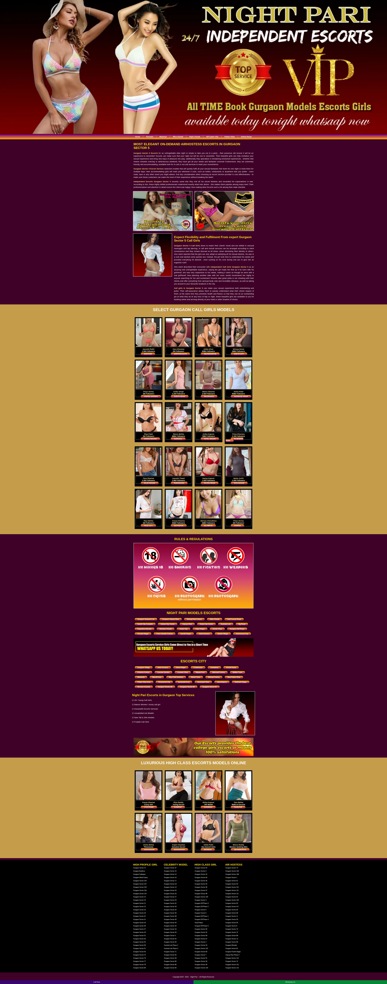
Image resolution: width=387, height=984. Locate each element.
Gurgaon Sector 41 (139, 919)
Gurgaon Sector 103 (201, 968)
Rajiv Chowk (194, 137)
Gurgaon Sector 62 (231, 897)
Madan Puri (200, 672)
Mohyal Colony (214, 677)
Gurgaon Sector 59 (231, 903)
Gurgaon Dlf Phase (237, 629)
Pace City (148, 526)
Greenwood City (242, 634)
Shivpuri (148, 354)
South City (239, 354)
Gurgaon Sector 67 (201, 939)
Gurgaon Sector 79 (231, 868)
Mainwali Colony (218, 672)
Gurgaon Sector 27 (170, 897)
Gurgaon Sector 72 (139, 868)
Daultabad (214, 667)
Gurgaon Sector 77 (139, 961)
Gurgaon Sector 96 (201, 887)
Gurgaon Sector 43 (139, 922)
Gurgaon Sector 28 (201, 964)
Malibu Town (237, 672)
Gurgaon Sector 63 (139, 951)
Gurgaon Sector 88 (231, 935)
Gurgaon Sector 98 (201, 893)
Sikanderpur (240, 849)
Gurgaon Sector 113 (232, 958)
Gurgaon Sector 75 (139, 955)
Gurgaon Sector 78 (139, 964)
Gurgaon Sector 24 (201, 874)
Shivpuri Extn (180, 354)
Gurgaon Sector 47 (139, 929)
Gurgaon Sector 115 (232, 968)
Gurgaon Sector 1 (231, 877)
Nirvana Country (143, 687)
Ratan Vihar (209, 483)
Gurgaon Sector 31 (139, 916)
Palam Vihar (229, 137)
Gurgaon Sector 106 (232, 871)
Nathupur (178, 526)
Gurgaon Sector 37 (170, 868)
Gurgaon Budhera (139, 871)
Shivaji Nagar (150, 439)
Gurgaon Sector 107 (140, 884)
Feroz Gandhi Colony (164, 634)
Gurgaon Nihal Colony (140, 877)
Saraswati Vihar (203, 682)
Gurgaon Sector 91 (201, 958)
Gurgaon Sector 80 (139, 968)
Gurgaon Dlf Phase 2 (202, 906)
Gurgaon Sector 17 (170, 881)
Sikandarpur (210, 354)
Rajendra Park (234, 440)
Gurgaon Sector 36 (201, 881)
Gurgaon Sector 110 (232, 887)
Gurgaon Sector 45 (170, 932)
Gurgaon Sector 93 (231, 919)
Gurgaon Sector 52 (170, 939)
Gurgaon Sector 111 (232, 893)
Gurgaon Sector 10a (140, 890)
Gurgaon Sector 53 (139, 939)
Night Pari (194, 977)
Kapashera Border (144, 629)
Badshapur (179, 849)
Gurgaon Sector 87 (209, 687)
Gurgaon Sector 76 (139, 958)
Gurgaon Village (143, 667)
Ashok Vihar (217, 629)
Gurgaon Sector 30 (201, 961)
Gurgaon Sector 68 (201, 935)
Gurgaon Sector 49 (139, 932)
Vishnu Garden (151, 396)
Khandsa (208, 807)
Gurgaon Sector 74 (231, 961)
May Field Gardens (176, 677)
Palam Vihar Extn (144, 682)
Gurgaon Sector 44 (170, 929)
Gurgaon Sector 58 (231, 913)
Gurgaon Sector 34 (170, 910)
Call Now (96, 982)
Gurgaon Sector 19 (170, 887)
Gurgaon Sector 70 (231, 932)
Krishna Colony (143, 672)
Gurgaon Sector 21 (139, 903)
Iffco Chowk (178, 137)
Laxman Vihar (182, 672)
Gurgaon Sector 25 (170, 893)
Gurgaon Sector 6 (200, 913)
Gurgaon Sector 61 (231, 881)
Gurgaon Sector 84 (187, 687)
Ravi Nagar (239, 483)
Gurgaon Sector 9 (200, 871)
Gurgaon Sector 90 (201, 945)
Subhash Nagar (241, 682)
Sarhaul (178, 439)
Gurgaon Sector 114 (139, 893)
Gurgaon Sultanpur (139, 874)
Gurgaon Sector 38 (170, 916)
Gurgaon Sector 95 (231, 922)
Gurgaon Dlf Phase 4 (202, 919)
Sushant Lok (226, 624)
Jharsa (237, 526)
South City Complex (145, 624)
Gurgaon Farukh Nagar (233, 951)
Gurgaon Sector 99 (231, 884)
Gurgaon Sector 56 (139, 945)
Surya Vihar (179, 396)
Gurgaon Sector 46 (139, 926)
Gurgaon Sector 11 (231, 916)
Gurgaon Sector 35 (170, 913)
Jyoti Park (149, 807)
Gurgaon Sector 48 (170, 958)
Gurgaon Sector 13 (231, 939)
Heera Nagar (181, 667)
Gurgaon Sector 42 (170, 926)
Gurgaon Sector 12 (170, 874)
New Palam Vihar (233, 677)
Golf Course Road (234, 619)
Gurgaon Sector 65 (170, 955)
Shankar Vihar (241, 396)
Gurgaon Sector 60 (201, 877)
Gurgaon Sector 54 (139, 942)
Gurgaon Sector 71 (170, 951)
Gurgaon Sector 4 (170, 935)
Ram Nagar (179, 483)
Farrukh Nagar (143, 634)
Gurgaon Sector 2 (200, 942)
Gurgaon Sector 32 (170, 903)
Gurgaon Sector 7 (200, 955)
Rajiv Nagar (149, 483)
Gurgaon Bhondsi (231, 945)
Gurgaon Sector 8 (231, 926)
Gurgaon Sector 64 (231, 910)
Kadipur (178, 807)
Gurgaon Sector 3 (200, 900)
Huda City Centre (206, 624)
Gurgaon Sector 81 (231, 948)
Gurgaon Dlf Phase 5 (202, 926)
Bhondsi (208, 849)
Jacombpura (222, 682)
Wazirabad (209, 396)
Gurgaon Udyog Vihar (170, 619)
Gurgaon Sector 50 (201, 868)
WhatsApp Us (290, 982)
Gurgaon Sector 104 (140, 881)
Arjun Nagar (200, 629)
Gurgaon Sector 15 (139, 900)
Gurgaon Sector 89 (231, 942)
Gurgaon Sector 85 (170, 961)
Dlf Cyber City (212, 137)
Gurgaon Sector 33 (170, 906)
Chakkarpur (198, 667)
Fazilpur (238, 807)
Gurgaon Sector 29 (170, 900)
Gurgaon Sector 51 (139, 935)
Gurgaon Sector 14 (139, 897)
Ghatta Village (222, 634)
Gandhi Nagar (185, 634)
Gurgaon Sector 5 (200, 910)
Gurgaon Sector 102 (201, 948)
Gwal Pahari (199, 922)
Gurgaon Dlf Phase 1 (202, 916)
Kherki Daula (231, 667)
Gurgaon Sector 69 (201, 929)
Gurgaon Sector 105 (232, 900)
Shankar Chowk (165, 629)
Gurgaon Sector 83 (170, 968)
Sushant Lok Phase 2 (171, 945)
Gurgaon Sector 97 (201, 890)
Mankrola (141, 677)
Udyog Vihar (187, 624)
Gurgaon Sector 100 (201, 897)
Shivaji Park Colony (194, 619)
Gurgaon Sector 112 (232, 890)
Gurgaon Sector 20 (170, 890)
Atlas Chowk (214, 619)
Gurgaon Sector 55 (170, 942)
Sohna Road (246, 137)
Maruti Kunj (156, 677)
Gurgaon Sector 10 (170, 871)
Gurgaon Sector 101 (232, 964)
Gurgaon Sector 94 (201, 884)
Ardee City (183, 629)
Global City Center (168, 624)
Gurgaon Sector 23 (139, 910)
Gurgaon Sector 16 (170, 877)
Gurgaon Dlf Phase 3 (202, 903)
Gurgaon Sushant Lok (145, 619)
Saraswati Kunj (183, 682)
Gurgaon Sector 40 (170, 922)
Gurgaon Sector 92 (201, 932)
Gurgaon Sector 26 (139, 913)
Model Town (195, 677)
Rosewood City (164, 682)
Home (137, 137)
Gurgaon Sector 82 (165, 687)
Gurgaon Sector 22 (139, 906)
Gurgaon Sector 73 (231, 929)
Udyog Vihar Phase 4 (232, 955)
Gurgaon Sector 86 (170, 964)
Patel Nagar (210, 439)
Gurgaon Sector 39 (170, 919)
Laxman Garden (163, 672)
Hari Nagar (149, 849)
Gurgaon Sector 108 (232, 874)
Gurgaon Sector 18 (170, 884)
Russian (149, 137)
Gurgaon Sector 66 (201, 951)
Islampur (208, 526)
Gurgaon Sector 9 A (231, 906)
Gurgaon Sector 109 (140, 887)
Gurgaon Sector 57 (139, 948)
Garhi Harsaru (204, 634)
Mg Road (241, 624)
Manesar (163, 137)
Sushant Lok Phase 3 (171, 948)
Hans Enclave (163, 667)
